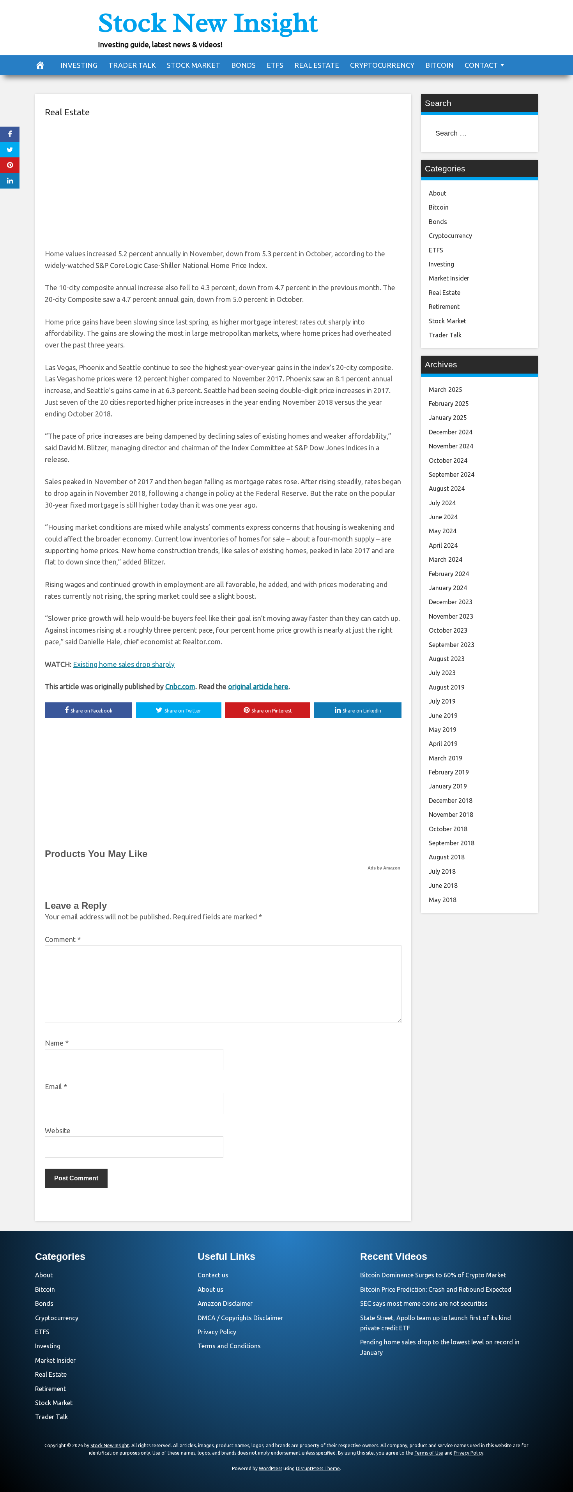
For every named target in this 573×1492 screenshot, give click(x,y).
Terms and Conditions (229, 1345)
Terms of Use (428, 1452)
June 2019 (443, 715)
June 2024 (443, 516)
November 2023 (451, 616)
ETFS (275, 65)
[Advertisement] (223, 181)
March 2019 (445, 758)
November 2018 (451, 814)
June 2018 (443, 885)
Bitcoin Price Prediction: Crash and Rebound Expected (435, 1289)
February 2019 (449, 772)
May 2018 (442, 899)
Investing (78, 65)
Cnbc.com (180, 686)
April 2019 (443, 743)
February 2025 (449, 403)
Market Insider (449, 278)
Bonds (243, 65)
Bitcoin (439, 65)
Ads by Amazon (384, 868)
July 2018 (442, 871)
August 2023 (447, 658)
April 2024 (443, 545)
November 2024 (451, 446)
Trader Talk (132, 65)
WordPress (270, 1468)
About (437, 193)
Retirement (444, 306)
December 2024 (450, 432)
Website (58, 1130)
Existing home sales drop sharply (124, 664)
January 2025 (448, 417)
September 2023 (451, 644)
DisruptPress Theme (318, 1468)
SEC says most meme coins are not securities (424, 1303)
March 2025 (445, 389)
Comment (63, 939)
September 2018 (451, 843)
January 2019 (448, 786)
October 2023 (448, 630)
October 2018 (448, 828)
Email (56, 1086)
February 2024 (449, 573)
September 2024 (451, 474)
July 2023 (442, 672)
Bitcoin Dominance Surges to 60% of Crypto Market (433, 1275)
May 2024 (442, 530)
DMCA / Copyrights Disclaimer (240, 1317)
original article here (258, 686)
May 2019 (442, 729)
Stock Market (193, 65)
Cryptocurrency (382, 65)
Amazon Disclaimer (225, 1303)
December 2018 (450, 800)
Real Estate (316, 65)
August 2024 (447, 488)
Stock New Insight (208, 22)
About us (210, 1289)
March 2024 (445, 559)
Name (57, 1043)
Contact (481, 65)
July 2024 (442, 502)
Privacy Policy (217, 1331)
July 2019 (442, 701)
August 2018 (447, 857)
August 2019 (447, 687)
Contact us (213, 1275)
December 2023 (450, 601)
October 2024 (448, 460)
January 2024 (448, 587)
